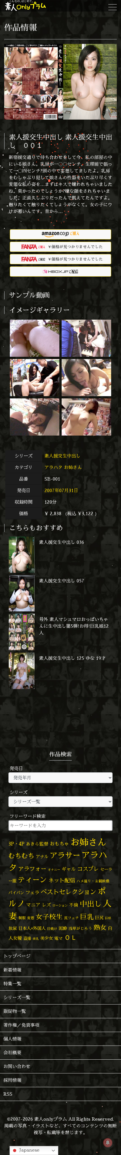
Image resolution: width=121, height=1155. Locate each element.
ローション (60, 905)
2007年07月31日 (61, 490)
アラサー (65, 855)
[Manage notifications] (107, 1142)
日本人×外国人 (32, 928)
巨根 (108, 918)
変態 (30, 917)
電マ (58, 938)
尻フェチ (71, 918)
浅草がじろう (80, 928)
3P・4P (16, 843)
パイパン (16, 892)
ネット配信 (61, 880)
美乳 (36, 939)
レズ (46, 905)
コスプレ (88, 869)
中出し (91, 904)
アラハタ (53, 467)
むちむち (21, 855)
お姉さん (73, 467)
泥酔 (63, 928)
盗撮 (27, 938)
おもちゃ (59, 843)
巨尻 (99, 918)
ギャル (69, 869)
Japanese (28, 1150)
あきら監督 (37, 844)
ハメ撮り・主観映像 (93, 881)
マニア (33, 904)
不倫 (73, 905)
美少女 (46, 938)
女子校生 (49, 916)
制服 (22, 917)
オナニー (54, 869)
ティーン (32, 880)
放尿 (12, 928)
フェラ (32, 892)
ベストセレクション (68, 891)
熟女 (99, 927)
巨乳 (87, 916)
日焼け (52, 928)
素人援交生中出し (63, 456)
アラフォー (32, 869)
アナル (42, 857)
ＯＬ (70, 937)
